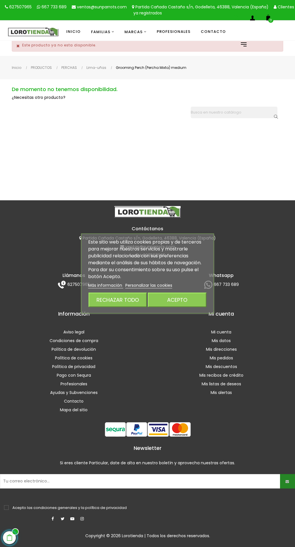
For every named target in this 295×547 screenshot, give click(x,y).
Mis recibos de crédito (221, 375)
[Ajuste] (241, 45)
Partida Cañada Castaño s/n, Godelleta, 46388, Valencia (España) (201, 7)
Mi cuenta (221, 332)
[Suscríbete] (287, 481)
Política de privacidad (73, 366)
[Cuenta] (252, 19)
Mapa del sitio (74, 410)
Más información (105, 285)
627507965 (20, 7)
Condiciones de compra (74, 341)
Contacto (74, 401)
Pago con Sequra (74, 375)
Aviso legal (73, 332)
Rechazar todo (118, 299)
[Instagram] (82, 518)
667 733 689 (53, 7)
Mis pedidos (221, 358)
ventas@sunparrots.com (101, 7)
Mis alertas (221, 392)
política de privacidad (106, 507)
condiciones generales (55, 507)
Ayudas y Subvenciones (74, 392)
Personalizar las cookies (148, 285)
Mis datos (221, 341)
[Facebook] (52, 518)
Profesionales (73, 384)
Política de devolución (74, 349)
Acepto (177, 299)
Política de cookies (73, 358)
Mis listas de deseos (221, 384)
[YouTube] (72, 518)
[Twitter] (62, 518)
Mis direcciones (221, 349)
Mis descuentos (221, 366)
